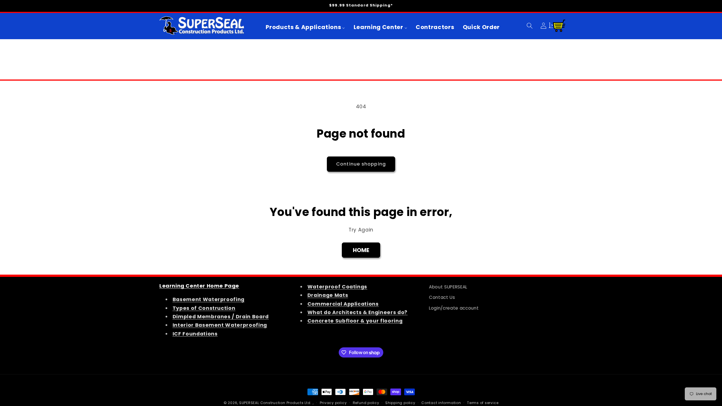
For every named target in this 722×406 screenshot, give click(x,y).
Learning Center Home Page (199, 285)
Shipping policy (400, 402)
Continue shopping (361, 164)
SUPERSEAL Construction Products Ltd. (275, 402)
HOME (361, 250)
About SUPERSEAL (448, 287)
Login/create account (454, 308)
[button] (529, 25)
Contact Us (442, 297)
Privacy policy (333, 402)
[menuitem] (305, 27)
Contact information (441, 402)
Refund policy (366, 402)
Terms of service (482, 402)
